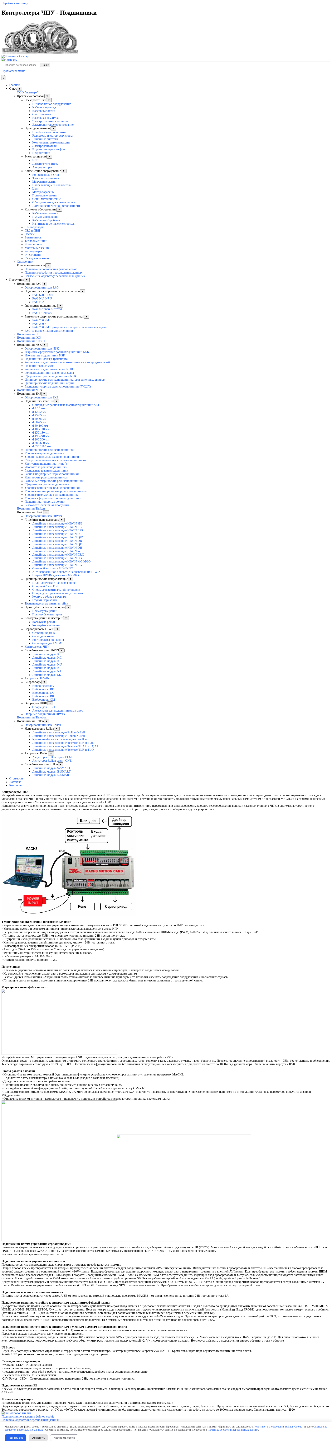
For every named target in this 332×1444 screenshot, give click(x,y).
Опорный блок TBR (45, 586)
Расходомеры (33, 251)
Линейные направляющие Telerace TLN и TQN (63, 742)
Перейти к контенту (15, 3)
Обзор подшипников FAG (42, 287)
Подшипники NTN (29, 390)
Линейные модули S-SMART (51, 768)
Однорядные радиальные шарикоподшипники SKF (66, 405)
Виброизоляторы (43, 685)
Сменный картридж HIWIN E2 (52, 568)
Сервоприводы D (43, 632)
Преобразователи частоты (49, 132)
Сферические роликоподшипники (47, 484)
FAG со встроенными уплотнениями (49, 330)
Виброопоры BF (43, 689)
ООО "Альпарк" (28, 92)
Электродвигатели (44, 146)
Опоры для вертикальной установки (56, 589)
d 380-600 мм (40, 442)
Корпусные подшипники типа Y (46, 463)
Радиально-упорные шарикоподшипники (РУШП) (58, 386)
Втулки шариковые (44, 600)
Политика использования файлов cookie (51, 269)
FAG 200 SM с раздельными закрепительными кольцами (69, 327)
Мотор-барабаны (43, 192)
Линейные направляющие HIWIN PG (57, 533)
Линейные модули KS (46, 668)
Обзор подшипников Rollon (43, 725)
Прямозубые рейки (44, 611)
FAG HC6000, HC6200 (47, 309)
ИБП (35, 160)
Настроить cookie (64, 1437)
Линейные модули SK (46, 674)
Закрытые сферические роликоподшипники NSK (57, 352)
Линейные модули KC (47, 657)
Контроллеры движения (48, 639)
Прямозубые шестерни (47, 614)
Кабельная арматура (45, 117)
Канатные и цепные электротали (54, 223)
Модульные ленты (44, 181)
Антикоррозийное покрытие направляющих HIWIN (66, 571)
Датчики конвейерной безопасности (56, 205)
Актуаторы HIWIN (37, 678)
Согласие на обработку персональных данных (55, 276)
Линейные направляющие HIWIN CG (57, 558)
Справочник (25, 261)
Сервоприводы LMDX (47, 643)
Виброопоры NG (43, 692)
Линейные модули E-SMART (51, 771)
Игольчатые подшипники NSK (45, 355)
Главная (14, 85)
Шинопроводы (34, 227)
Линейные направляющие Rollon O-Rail (58, 732)
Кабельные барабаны (46, 220)
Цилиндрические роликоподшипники (50, 449)
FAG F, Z (38, 301)
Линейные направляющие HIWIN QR (57, 540)
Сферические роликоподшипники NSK (50, 376)
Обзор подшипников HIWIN (43, 516)
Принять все (15, 1437)
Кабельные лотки (43, 110)
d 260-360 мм (40, 439)
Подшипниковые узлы (39, 365)
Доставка (15, 781)
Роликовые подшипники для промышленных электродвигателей (67, 362)
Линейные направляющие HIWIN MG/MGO (61, 561)
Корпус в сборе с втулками (49, 596)
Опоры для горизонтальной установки (57, 593)
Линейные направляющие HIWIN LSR (57, 530)
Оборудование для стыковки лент (54, 202)
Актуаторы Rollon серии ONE (52, 760)
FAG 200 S (39, 323)
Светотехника (41, 114)
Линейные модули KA (47, 671)
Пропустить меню (13, 71)
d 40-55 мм (39, 418)
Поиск (45, 64)
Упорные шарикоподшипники (44, 453)
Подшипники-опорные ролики (45, 501)
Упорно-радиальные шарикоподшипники (52, 456)
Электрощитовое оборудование (53, 124)
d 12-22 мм (39, 411)
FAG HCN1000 (42, 312)
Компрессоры (33, 244)
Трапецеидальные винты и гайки (46, 603)
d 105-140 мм (40, 429)
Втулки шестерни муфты (48, 149)
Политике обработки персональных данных (233, 1429)
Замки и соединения (45, 178)
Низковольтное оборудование (51, 104)
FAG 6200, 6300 (42, 295)
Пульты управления (45, 216)
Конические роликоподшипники (46, 477)
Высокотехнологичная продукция (47, 505)
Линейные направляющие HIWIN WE (57, 551)
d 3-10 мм (38, 408)
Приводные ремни (44, 195)
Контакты (15, 785)
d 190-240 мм (40, 436)
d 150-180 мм (40, 432)
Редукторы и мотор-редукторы (52, 135)
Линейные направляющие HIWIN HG (57, 523)
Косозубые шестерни (46, 625)
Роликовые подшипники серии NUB (49, 369)
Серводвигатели (43, 636)
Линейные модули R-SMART (51, 775)
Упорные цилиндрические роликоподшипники (56, 491)
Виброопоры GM (43, 699)
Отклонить (38, 1437)
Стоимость (16, 778)
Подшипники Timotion (31, 717)
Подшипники (41, 152)
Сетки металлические (46, 198)
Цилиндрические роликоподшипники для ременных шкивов (65, 379)
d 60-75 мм (39, 422)
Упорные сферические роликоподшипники (53, 498)
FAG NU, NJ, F (42, 298)
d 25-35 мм (39, 415)
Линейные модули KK (47, 654)
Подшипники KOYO (31, 341)
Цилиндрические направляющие (54, 582)
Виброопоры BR (43, 696)
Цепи (35, 188)
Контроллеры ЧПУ (37, 646)
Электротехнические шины (50, 121)
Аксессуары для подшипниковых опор (57, 710)
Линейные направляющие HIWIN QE (57, 544)
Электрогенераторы (45, 163)
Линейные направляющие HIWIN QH (57, 547)
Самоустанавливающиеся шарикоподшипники (55, 460)
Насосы (30, 234)
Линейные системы (45, 139)
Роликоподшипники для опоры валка (49, 372)
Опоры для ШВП (43, 707)
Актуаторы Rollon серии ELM (52, 757)
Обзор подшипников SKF (41, 397)
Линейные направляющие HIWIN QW (57, 537)
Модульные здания (37, 247)
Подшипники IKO (29, 337)
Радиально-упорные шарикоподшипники (52, 474)
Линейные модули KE (46, 661)
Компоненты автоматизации (51, 142)
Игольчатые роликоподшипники (46, 467)
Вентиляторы (33, 237)
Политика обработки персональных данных (53, 272)
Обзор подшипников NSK (42, 348)
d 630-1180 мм (41, 446)
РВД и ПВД (32, 230)
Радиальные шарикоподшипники (46, 470)
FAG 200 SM (40, 320)
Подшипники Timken (31, 508)
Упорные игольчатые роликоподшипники (52, 494)
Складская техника (37, 258)
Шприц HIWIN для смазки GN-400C (56, 575)
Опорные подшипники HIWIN (45, 714)
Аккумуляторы (42, 167)
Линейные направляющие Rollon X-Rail (58, 735)
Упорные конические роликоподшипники (52, 487)
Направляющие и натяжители (51, 185)
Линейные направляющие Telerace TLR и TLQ (63, 749)
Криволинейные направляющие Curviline (59, 739)
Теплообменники (36, 240)
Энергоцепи (33, 254)
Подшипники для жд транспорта (46, 358)
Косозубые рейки (43, 621)
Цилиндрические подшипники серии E (50, 383)
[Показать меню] (3, 75)
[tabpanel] (166, 1100)
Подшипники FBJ (29, 334)
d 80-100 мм (40, 425)
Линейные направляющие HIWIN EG (57, 527)
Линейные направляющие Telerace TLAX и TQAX (65, 746)
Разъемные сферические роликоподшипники (54, 480)
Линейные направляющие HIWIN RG (57, 565)
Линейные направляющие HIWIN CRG (58, 554)
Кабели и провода (44, 107)
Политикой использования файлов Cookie (277, 1426)
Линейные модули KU (47, 664)
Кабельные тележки (45, 213)
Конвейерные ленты (45, 174)
